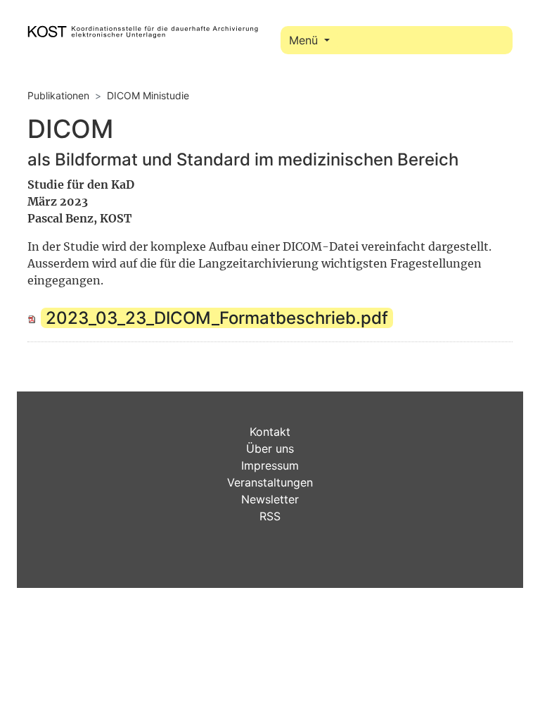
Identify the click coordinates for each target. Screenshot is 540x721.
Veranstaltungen (270, 482)
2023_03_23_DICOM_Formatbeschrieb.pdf (217, 318)
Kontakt (270, 432)
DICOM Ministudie (148, 95)
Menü (305, 40)
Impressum (270, 465)
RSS (270, 516)
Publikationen (58, 95)
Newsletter (270, 499)
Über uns (270, 448)
